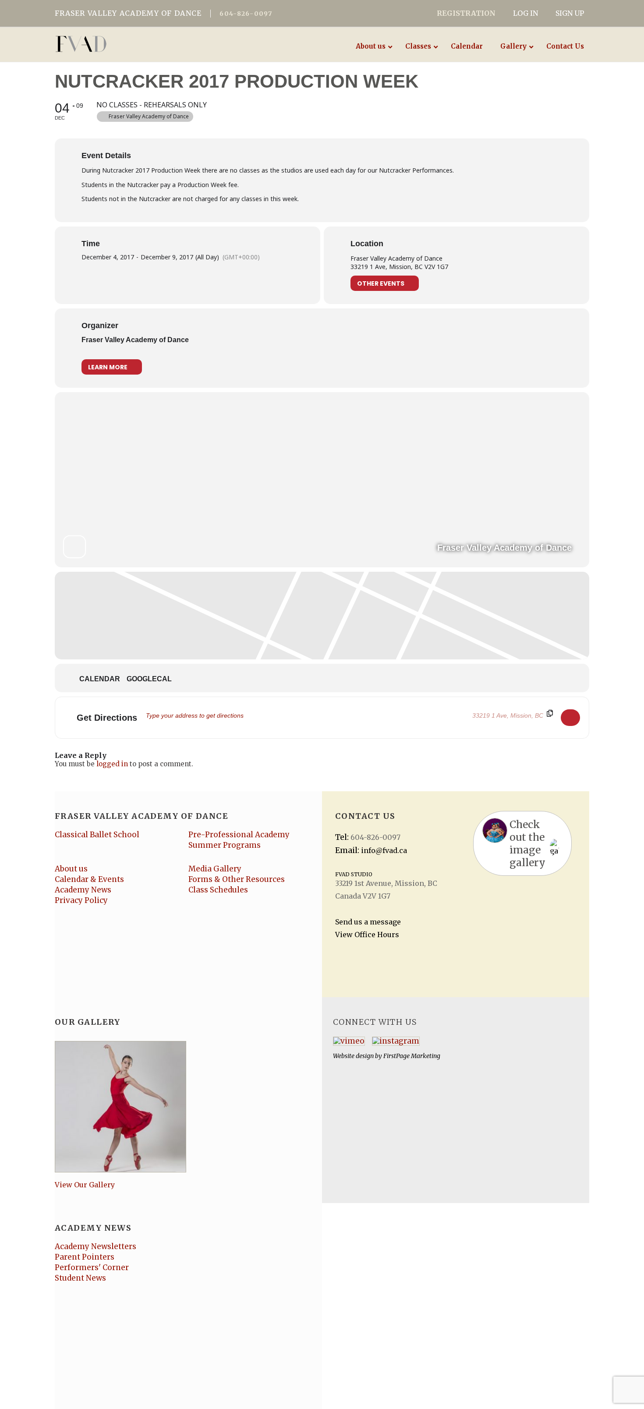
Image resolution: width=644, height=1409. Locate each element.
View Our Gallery (85, 1184)
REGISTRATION (466, 13)
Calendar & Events (89, 879)
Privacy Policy (81, 900)
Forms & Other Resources (236, 879)
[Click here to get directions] (570, 717)
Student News (80, 1278)
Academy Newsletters (95, 1246)
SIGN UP (570, 13)
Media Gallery (214, 869)
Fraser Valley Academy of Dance (135, 339)
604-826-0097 (245, 14)
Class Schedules (218, 890)
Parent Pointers (84, 1257)
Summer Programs (224, 845)
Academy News (83, 890)
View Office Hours (367, 934)
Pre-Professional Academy (239, 834)
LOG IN (525, 13)
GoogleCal (149, 679)
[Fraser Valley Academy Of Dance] (115, 43)
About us (71, 869)
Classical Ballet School (97, 834)
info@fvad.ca (384, 850)
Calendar (99, 679)
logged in (112, 764)
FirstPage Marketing (411, 1056)
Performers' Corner (92, 1267)
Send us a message (368, 921)
